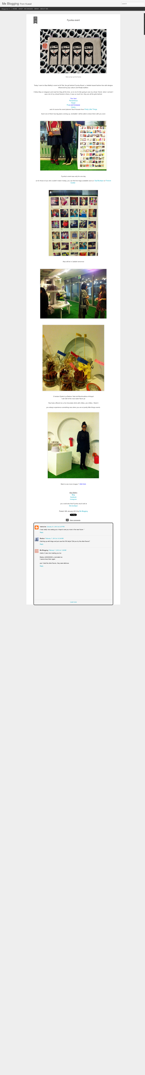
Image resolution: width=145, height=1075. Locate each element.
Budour (42, 538)
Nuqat (73, 103)
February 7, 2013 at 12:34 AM (54, 538)
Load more (73, 602)
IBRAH (36, 9)
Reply (41, 532)
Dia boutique (73, 506)
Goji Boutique (98, 181)
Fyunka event (73, 20)
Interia (73, 107)
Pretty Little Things (90, 109)
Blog (73, 495)
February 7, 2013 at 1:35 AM (57, 550)
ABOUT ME (44, 9)
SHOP (21, 9)
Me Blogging (83, 511)
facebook (73, 497)
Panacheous (73, 100)
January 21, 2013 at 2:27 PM (55, 526)
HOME (15, 9)
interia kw (43, 526)
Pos (73, 105)
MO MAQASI (28, 9)
